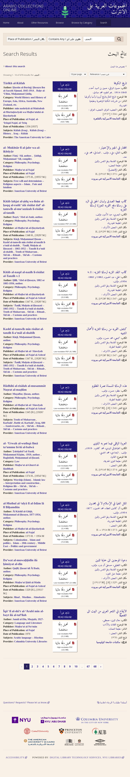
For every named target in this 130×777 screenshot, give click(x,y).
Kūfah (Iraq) (20, 130)
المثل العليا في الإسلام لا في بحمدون (108, 503)
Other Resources (39, 22)
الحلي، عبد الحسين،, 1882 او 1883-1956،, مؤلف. (107, 279)
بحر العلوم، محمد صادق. (102, 92)
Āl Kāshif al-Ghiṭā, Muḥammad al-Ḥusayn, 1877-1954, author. (22, 514)
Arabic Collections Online (23, 8)
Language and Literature (28, 623)
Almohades (39, 597)
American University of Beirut (30, 191)
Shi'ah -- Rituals (11, 255)
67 (88, 666)
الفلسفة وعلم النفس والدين (105, 161)
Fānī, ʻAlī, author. (22, 155)
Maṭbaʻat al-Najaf (24, 169)
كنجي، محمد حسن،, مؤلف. (108, 338)
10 (76, 666)
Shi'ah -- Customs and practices (20, 315)
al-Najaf (30, 173)
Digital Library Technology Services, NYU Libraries (86, 757)
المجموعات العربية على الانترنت (107, 9)
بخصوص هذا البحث (117, 67)
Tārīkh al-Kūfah (14, 83)
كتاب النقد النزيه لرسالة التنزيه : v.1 (107, 272)
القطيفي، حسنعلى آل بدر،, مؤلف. (105, 565)
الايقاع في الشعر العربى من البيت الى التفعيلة (107, 613)
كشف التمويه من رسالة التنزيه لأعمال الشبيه (107, 331)
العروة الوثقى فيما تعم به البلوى (110, 443)
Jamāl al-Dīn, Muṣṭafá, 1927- (28, 619)
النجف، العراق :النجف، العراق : (103, 110)
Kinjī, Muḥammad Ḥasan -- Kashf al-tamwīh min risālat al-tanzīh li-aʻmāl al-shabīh (24, 242)
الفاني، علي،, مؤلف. (111, 153)
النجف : (113, 465)
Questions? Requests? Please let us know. (25, 702)
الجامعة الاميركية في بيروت (105, 178)
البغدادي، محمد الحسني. (108, 453)
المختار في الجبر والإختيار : (113, 148)
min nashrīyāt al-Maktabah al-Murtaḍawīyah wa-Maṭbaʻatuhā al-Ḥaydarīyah (23, 112)
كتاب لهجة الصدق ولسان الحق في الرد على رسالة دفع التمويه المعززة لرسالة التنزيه (106, 206)
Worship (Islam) (22, 479)
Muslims (26, 597)
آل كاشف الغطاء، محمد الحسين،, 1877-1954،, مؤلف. (106, 510)
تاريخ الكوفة (120, 83)
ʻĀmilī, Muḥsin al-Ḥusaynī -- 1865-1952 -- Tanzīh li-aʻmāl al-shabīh (24, 248)
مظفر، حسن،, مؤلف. (111, 391)
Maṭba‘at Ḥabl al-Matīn (28, 582)
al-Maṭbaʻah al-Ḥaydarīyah (29, 228)
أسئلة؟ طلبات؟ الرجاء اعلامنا (113, 702)
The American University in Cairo (32, 137)
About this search (15, 66)
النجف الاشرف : (109, 351)
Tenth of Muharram (26, 251)
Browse (60, 22)
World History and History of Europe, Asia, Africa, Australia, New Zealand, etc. (24, 101)
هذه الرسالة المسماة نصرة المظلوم (109, 386)
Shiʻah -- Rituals (35, 426)
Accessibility (15, 757)
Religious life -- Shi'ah (14, 486)
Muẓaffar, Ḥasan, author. (26, 394)
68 (95, 666)
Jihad (17, 597)
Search (103, 22)
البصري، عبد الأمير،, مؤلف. (108, 214)
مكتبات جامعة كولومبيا (108, 642)
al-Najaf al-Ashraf (35, 298)
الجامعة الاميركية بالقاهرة (107, 118)
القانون (113, 457)
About (20, 22)
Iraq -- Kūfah (20, 133)
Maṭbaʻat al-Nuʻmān (26, 626)
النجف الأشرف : (109, 227)
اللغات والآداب (109, 624)
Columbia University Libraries (30, 641)
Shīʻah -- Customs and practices (20, 429)
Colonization (20, 539)
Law (17, 461)
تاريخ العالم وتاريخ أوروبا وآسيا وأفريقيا (100, 97)
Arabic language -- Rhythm (28, 637)
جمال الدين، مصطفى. (111, 620)
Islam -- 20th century (24, 543)
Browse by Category (82, 22)
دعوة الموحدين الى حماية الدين (111, 560)
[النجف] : (112, 170)
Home (6, 22)
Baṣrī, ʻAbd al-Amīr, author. (28, 217)
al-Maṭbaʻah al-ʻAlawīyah (29, 351)
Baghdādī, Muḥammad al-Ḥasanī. (21, 457)
